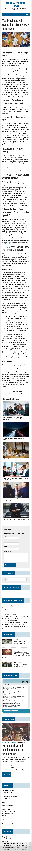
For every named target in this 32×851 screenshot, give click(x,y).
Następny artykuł (14, 394)
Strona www (7, 546)
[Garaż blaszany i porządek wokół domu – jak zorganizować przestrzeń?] (7, 666)
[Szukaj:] (16, 580)
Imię (5, 536)
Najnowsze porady (8, 634)
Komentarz (7, 551)
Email (5, 541)
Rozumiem (23, 849)
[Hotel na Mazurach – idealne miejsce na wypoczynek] (16, 740)
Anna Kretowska (11, 742)
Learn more (14, 849)
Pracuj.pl (5, 841)
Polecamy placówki (9, 719)
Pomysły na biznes (7, 839)
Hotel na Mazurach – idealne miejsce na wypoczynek (14, 749)
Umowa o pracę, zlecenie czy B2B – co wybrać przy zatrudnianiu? (21, 643)
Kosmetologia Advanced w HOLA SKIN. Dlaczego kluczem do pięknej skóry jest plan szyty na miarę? (16, 654)
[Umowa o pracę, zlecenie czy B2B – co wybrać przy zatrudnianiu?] (7, 643)
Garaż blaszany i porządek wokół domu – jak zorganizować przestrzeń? (20, 666)
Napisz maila (6, 822)
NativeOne (16, 524)
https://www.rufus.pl (8, 837)
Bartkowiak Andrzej (12, 49)
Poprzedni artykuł (17, 391)
